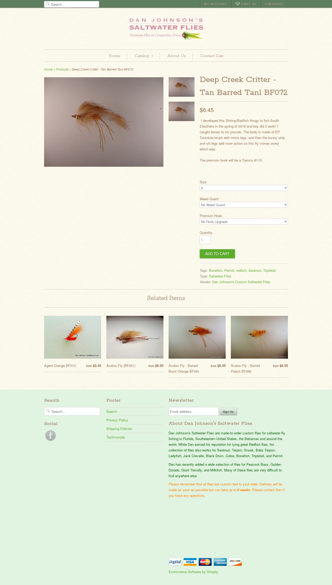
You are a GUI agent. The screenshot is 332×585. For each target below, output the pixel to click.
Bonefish (215, 270)
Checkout (274, 4)
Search (111, 411)
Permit (229, 270)
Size (203, 181)
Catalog (144, 55)
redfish (241, 270)
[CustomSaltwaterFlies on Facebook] (50, 440)
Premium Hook (211, 215)
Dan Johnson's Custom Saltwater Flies (241, 281)
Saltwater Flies (220, 276)
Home (114, 55)
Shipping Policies (119, 428)
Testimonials (115, 437)
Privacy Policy (117, 419)
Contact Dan (212, 55)
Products (62, 69)
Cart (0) (249, 4)
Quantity (206, 232)
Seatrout (254, 270)
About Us (176, 55)
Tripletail (269, 270)
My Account (215, 4)
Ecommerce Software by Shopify (193, 571)
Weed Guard (209, 198)
